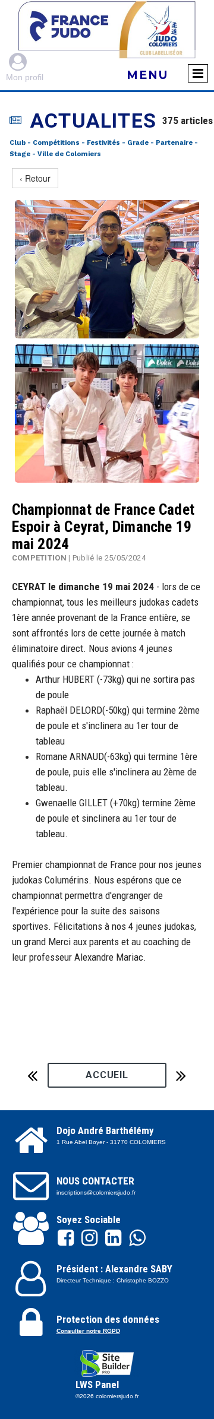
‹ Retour (35, 178)
